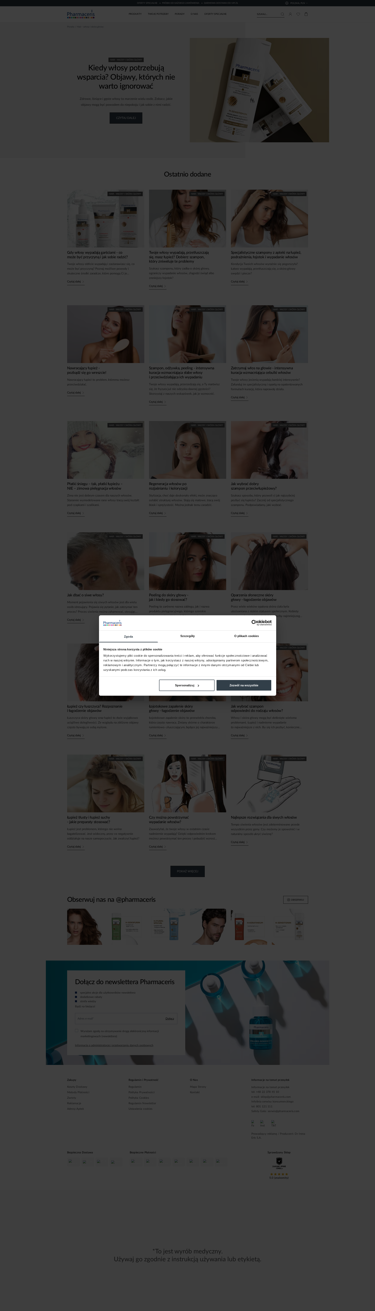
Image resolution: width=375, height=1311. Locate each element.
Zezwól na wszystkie (244, 685)
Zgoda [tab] (128, 636)
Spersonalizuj (184, 685)
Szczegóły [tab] (187, 635)
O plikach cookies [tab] (246, 635)
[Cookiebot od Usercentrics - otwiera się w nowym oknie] (254, 623)
